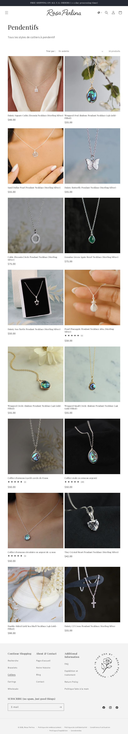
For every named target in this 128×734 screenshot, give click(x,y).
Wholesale (13, 688)
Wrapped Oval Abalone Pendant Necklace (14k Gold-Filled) (90, 116)
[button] (6, 12)
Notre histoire (43, 667)
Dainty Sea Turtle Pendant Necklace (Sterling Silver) (34, 329)
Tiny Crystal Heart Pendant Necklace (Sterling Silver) (92, 552)
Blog (38, 674)
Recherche (13, 660)
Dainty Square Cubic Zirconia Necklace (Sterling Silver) (35, 115)
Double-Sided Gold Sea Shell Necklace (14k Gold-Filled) (32, 627)
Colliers (12, 674)
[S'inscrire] (60, 707)
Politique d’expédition (58, 730)
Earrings (12, 681)
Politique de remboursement (49, 727)
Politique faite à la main (77, 688)
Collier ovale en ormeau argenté (81, 478)
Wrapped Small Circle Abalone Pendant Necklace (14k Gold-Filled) (91, 407)
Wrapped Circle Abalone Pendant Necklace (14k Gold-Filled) (34, 407)
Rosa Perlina (29, 727)
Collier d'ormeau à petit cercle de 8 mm (28, 478)
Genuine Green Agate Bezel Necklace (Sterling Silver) (91, 257)
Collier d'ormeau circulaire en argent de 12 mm (32, 552)
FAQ (67, 663)
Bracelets (12, 667)
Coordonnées (76, 730)
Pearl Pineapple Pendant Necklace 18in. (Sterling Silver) (89, 330)
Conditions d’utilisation (100, 727)
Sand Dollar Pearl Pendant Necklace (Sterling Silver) (34, 187)
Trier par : (50, 51)
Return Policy (71, 681)
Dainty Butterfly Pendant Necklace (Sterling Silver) (90, 187)
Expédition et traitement (71, 672)
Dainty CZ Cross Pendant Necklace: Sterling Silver (90, 626)
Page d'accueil (43, 660)
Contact (40, 681)
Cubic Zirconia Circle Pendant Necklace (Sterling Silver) (32, 258)
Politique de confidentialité (75, 727)
